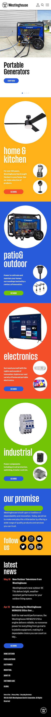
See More (13, 645)
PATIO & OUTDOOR (9, 659)
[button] (42, 5)
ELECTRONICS (8, 664)
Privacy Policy (15, 694)
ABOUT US (7, 675)
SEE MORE (13, 191)
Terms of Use (7, 694)
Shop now (11, 80)
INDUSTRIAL (8, 669)
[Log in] (38, 5)
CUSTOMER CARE (9, 680)
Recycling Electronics (26, 694)
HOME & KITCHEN (9, 653)
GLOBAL (6, 686)
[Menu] (47, 5)
